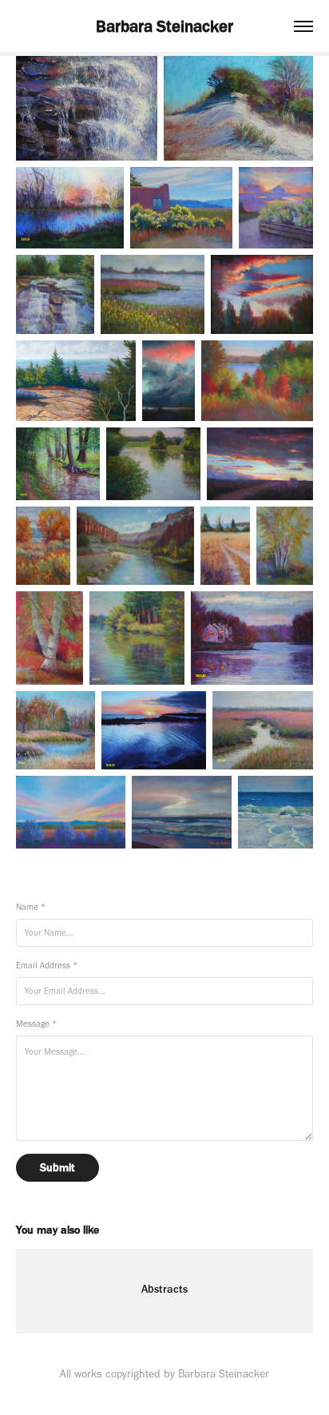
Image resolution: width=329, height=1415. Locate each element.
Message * (36, 1024)
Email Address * (46, 965)
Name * (31, 907)
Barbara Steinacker (164, 26)
